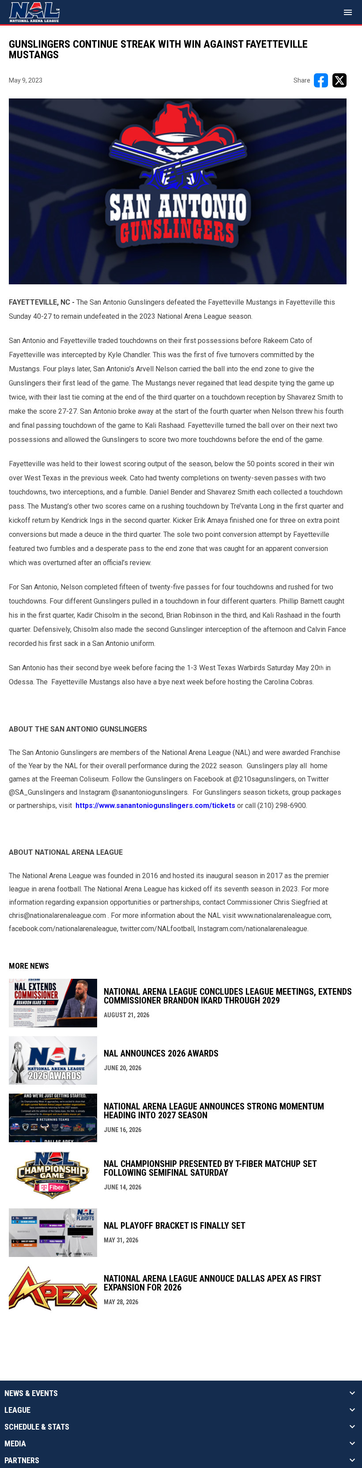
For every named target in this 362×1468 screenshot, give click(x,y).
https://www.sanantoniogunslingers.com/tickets (155, 805)
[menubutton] (348, 12)
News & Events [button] (31, 1393)
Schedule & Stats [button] (36, 1427)
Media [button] (15, 1444)
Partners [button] (21, 1460)
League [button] (17, 1410)
